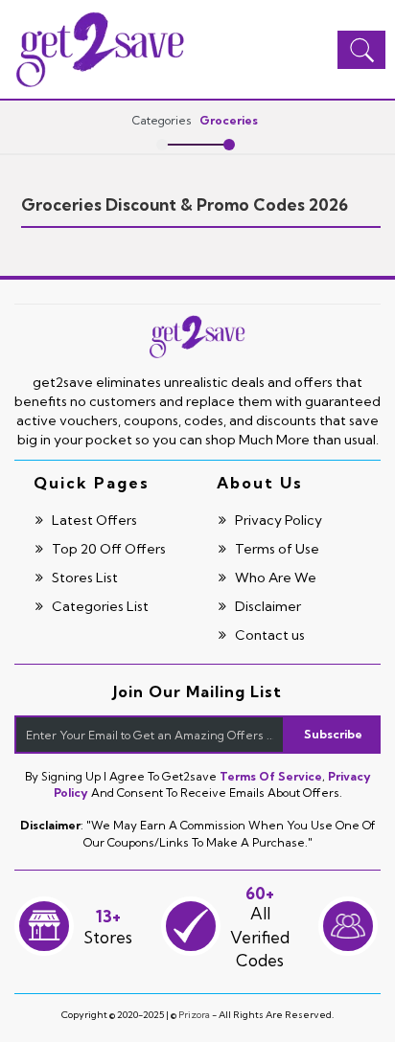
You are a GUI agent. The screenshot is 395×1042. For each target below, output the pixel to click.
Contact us (268, 635)
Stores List (83, 577)
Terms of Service (271, 776)
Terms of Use (275, 548)
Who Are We (274, 577)
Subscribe (333, 734)
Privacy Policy (277, 520)
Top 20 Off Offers (107, 548)
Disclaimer (266, 606)
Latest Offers (93, 520)
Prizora (194, 1014)
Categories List (99, 606)
